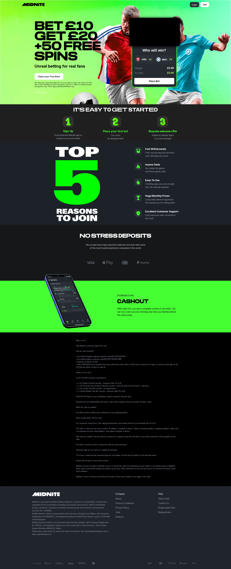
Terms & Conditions (125, 503)
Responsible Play (166, 508)
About (118, 499)
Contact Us (163, 503)
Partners (120, 517)
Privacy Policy (122, 508)
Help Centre (164, 499)
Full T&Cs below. (40, 92)
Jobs (118, 512)
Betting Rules (164, 512)
